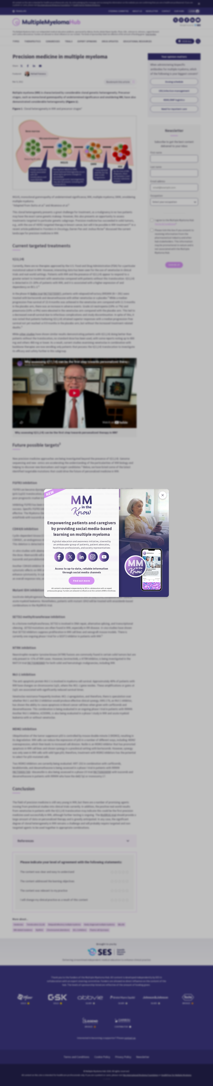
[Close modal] (162, 495)
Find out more (81, 580)
